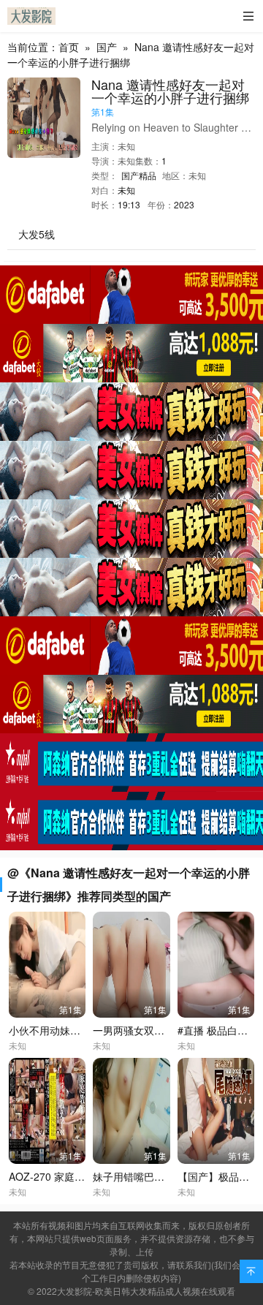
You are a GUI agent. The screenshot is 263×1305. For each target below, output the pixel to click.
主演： (104, 146)
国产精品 (138, 175)
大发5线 (36, 234)
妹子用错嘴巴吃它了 (139, 1176)
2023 (184, 204)
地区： (175, 175)
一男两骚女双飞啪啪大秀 (149, 1030)
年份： (161, 204)
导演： (104, 160)
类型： (104, 175)
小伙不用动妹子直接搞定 (65, 1030)
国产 (106, 46)
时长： (104, 204)
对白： (104, 190)
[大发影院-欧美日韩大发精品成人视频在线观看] (31, 16)
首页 (68, 46)
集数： (148, 160)
